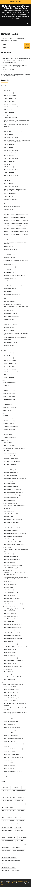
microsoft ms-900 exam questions (12, 536)
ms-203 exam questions (10, 658)
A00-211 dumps (14, 814)
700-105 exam (5, 790)
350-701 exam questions (10, 186)
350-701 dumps (8, 183)
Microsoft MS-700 (8, 630)
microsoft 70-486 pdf (9, 562)
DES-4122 (5, 385)
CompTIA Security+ (7, 353)
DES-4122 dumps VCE (8, 393)
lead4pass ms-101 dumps (8, 864)
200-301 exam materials (10, 101)
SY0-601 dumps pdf (9, 360)
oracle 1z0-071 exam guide (11, 754)
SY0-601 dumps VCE (9, 363)
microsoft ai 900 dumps (10, 513)
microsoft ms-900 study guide (11, 541)
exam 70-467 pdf (8, 587)
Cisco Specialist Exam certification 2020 (12, 304)
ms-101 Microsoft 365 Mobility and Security (15, 646)
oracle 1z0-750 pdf (9, 765)
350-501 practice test (9, 172)
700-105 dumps (16, 787)
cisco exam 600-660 (9, 330)
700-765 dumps (19, 800)
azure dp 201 (7, 467)
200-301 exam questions (10, 107)
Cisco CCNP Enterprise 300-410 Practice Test (15, 231)
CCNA (4, 88)
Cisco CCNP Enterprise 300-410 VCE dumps (15, 237)
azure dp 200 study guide (10, 464)
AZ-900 (6, 508)
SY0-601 (6, 355)
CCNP (4, 115)
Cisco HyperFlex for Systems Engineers (13, 348)
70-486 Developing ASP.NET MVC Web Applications (16, 549)
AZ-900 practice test (9, 511)
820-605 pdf (21, 810)
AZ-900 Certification (7, 827)
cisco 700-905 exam (9, 345)
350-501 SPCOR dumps (10, 175)
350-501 (6, 164)
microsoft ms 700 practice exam (12, 627)
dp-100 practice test (9, 621)
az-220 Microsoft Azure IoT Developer (13, 676)
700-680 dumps (23, 794)
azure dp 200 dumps (9, 453)
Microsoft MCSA (7, 547)
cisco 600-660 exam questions (11, 316)
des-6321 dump (16, 847)
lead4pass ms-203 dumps (8, 867)
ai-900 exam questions (8, 824)
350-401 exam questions (10, 158)
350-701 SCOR (8, 196)
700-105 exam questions (19, 790)
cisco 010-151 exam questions (11, 252)
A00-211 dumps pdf (7, 817)
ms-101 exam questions (10, 644)
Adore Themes (5, 885)
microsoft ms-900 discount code (12, 527)
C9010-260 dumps (7, 830)
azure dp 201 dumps (9, 470)
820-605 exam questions (8, 810)
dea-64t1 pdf (20, 840)
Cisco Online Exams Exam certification (12, 281)
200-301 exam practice (10, 104)
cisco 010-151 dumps (9, 249)
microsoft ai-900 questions (11, 522)
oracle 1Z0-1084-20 (9, 686)
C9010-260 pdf (6, 834)
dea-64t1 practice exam (8, 844)
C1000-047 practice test (9, 437)
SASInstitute (4, 774)
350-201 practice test (9, 153)
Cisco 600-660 (7, 310)
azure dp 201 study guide (10, 475)
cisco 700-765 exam (9, 327)
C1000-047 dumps (7, 418)
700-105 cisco (5, 787)
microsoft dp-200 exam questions (12, 492)
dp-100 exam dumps (9, 613)
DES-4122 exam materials (9, 396)
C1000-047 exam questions (9, 432)
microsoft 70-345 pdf (9, 595)
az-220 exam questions (10, 674)
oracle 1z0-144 (8, 732)
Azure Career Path (7, 442)
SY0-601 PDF (7, 374)
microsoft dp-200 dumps (10, 486)
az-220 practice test (9, 679)
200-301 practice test (9, 112)
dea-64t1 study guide (22, 844)
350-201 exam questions (10, 150)
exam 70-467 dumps (9, 584)
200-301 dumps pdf (9, 95)
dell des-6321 (5, 847)
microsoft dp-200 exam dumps (11, 489)
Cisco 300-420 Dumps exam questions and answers (17, 202)
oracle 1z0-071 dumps (9, 751)
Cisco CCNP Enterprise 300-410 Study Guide (15, 234)
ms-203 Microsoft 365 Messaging (12, 660)
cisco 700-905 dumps (9, 342)
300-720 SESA (7, 129)
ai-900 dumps (20, 820)
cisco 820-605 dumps (9, 267)
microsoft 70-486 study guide (11, 567)
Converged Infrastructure (9, 382)
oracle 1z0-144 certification (11, 735)
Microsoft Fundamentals (9, 503)
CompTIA (3, 351)
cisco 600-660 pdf (8, 319)
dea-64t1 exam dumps (7, 840)
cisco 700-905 (7, 339)
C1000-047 (5, 415)
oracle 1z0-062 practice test (11, 727)
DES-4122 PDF (6, 404)
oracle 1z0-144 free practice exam (12, 738)
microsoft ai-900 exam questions (12, 519)
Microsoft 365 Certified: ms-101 (12, 624)
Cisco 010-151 (7, 246)
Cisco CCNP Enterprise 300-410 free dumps (15, 226)
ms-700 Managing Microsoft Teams (13, 666)
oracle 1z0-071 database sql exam (12, 749)
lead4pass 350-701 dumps (8, 857)
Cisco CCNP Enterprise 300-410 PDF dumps (15, 228)
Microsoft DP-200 (8, 483)
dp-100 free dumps (9, 618)
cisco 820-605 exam (9, 269)
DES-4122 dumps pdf (8, 390)
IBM (2, 413)
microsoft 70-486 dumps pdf (11, 559)
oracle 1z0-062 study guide (11, 730)
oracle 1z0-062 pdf (9, 724)
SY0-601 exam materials (10, 366)
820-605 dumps (20, 804)
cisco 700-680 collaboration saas (12, 286)
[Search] (28, 23)
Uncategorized (4, 776)
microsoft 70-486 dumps (10, 556)
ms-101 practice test (9, 649)
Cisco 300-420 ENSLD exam (11, 206)
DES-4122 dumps (7, 388)
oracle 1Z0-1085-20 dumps (11, 698)
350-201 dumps (8, 147)
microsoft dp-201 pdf (9, 500)
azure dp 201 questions (10, 472)
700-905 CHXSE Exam (7, 804)
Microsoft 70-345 (8, 590)
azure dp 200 (7, 450)
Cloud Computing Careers (9, 445)
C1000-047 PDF (7, 434)
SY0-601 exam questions (10, 372)
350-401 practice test (9, 161)
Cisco (2, 85)
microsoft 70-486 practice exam (12, 565)
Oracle (2, 682)
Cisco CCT (5, 240)
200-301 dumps (8, 93)
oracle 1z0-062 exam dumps (11, 721)
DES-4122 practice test (8, 407)
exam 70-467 (7, 581)
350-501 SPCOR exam (9, 178)
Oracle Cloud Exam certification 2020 (12, 684)
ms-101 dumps (8, 641)
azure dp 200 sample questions (12, 461)
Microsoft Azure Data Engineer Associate (13, 448)
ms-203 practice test (9, 663)
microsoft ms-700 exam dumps (12, 635)
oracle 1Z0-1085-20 (9, 695)
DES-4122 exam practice (9, 399)
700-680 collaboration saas (9, 794)
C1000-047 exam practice (9, 429)
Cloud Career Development (8, 837)
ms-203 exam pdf (8, 655)
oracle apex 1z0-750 (9, 768)
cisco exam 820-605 (9, 278)
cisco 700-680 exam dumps (11, 294)
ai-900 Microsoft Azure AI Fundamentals (14, 505)
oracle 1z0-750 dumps (9, 763)
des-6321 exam (6, 850)
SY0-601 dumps (8, 358)
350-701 (6, 180)
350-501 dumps (8, 167)
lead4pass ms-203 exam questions (10, 870)
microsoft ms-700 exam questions (12, 638)
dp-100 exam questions (10, 616)
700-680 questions (7, 800)
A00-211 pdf (18, 817)
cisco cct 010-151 (8, 257)
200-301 (6, 90)
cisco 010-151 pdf (8, 254)
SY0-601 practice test (9, 377)
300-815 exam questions (10, 137)
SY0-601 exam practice (10, 369)
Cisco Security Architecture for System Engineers (16, 333)
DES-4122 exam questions (9, 402)
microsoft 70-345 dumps (10, 592)
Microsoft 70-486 (8, 554)
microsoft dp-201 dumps (10, 497)
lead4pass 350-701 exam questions (11, 860)
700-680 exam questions (8, 797)
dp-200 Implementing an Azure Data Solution (15, 478)
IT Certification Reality (7, 854)
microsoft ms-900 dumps (10, 530)
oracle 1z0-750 (8, 760)
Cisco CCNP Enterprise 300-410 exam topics (15, 223)
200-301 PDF (7, 109)
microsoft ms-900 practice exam (12, 539)
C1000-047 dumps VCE (8, 423)
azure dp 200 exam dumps (10, 456)
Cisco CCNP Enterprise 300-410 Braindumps (15, 214)
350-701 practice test (9, 193)
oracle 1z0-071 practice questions (12, 757)
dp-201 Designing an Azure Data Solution (14, 481)
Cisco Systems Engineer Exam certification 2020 (14, 337)
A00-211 (4, 814)
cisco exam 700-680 (9, 301)
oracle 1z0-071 (8, 746)
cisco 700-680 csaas (9, 288)
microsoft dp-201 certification (11, 495)
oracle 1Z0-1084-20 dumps (11, 689)
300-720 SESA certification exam (12, 131)
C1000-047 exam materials (9, 426)
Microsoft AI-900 (8, 516)
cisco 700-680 (7, 283)
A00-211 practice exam (8, 820)
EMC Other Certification (8, 410)
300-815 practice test (9, 144)
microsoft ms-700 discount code (12, 632)
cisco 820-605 (7, 264)
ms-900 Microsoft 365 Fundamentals (13, 544)
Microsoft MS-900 (8, 525)
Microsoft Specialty (7, 669)
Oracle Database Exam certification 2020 (13, 744)
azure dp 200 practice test (10, 458)
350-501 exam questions (10, 169)
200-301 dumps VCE (9, 98)
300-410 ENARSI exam (9, 117)
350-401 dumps (8, 155)
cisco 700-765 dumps (9, 324)
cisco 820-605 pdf (8, 272)
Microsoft (3, 440)
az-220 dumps (7, 671)
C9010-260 (18, 827)
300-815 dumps (8, 134)
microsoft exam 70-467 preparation (13, 604)
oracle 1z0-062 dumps (9, 718)
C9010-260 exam (19, 830)
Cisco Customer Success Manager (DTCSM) (15, 275)
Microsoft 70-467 (8, 601)
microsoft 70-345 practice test (11, 598)
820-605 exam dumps (7, 807)
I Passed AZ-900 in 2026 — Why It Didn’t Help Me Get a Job (15, 58)
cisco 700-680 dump (9, 291)
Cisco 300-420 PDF (9, 209)
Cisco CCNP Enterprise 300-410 (12, 212)
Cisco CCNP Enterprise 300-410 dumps (14, 217)
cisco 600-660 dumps (9, 313)
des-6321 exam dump (18, 850)
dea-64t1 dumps (23, 837)
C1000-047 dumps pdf (8, 421)
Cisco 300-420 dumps (9, 199)
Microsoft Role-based (8, 606)
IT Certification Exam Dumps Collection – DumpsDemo (15, 7)
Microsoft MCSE (7, 570)
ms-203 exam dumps (9, 652)
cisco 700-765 (7, 322)
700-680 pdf (21, 797)
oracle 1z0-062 (8, 716)
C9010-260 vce (16, 834)
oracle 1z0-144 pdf (9, 741)
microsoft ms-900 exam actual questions (14, 533)
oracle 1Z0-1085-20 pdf (10, 700)
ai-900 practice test (21, 824)
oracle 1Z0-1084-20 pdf (10, 692)
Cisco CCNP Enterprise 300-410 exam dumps (15, 220)
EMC (2, 380)
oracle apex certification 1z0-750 (12, 771)
